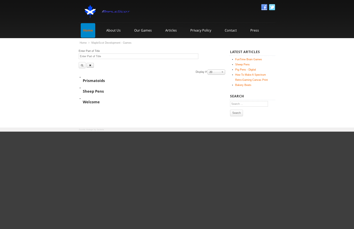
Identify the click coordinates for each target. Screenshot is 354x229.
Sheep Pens (93, 91)
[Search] (82, 65)
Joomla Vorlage (86, 129)
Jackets (100, 129)
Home (83, 42)
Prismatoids (94, 80)
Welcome (91, 101)
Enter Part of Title (90, 50)
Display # (202, 71)
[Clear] (90, 65)
